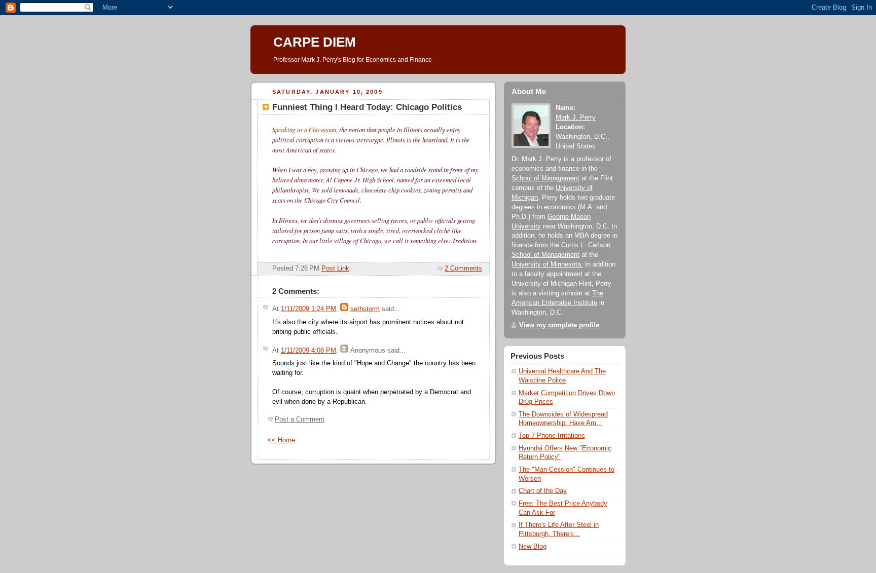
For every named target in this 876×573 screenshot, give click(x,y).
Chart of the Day (543, 490)
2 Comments (463, 268)
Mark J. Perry (576, 117)
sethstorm (365, 309)
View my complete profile (559, 325)
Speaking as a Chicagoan (304, 130)
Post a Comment (299, 419)
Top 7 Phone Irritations (552, 435)
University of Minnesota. (547, 264)
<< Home (281, 440)
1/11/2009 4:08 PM (308, 350)
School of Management (545, 178)
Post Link (335, 268)
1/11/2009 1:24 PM (308, 309)
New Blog (532, 546)
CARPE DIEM (314, 42)
